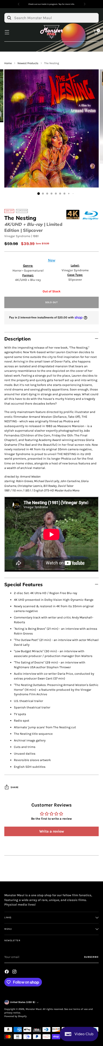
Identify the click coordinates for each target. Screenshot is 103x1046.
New (51, 260)
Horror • (18, 270)
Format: (28, 275)
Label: (75, 265)
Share (15, 787)
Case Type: (75, 275)
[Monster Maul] (51, 32)
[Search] (9, 17)
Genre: (28, 266)
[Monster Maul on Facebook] (7, 972)
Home (8, 63)
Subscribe (91, 957)
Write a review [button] (51, 831)
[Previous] (18, 4)
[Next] (84, 4)
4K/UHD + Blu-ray (23, 224)
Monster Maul (33, 1009)
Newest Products (27, 63)
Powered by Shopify (15, 1016)
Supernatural (34, 270)
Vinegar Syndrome (17, 236)
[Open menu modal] (7, 32)
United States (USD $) (22, 1002)
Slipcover (75, 279)
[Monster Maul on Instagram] (15, 972)
